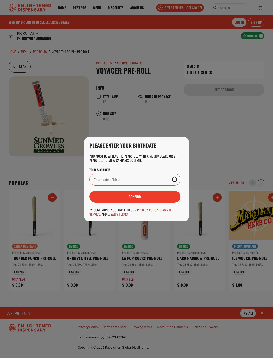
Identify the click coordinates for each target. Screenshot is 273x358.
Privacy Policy (147, 209)
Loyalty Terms (117, 214)
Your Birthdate (99, 170)
